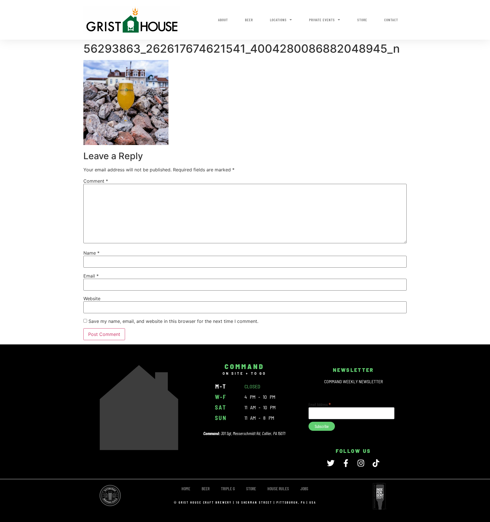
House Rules (278, 488)
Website (91, 298)
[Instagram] (361, 463)
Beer (249, 20)
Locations (278, 20)
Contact (391, 20)
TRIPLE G (228, 488)
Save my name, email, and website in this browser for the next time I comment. (173, 321)
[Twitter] (331, 463)
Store (362, 20)
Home (185, 488)
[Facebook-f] (346, 463)
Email (91, 276)
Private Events (322, 20)
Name (91, 253)
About (223, 20)
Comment (95, 181)
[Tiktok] (376, 463)
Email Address (320, 403)
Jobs (304, 488)
